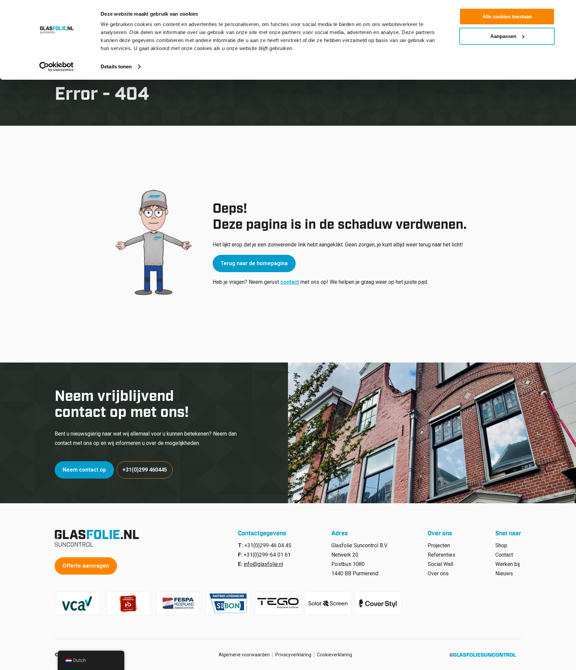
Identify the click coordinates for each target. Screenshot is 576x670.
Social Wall (440, 564)
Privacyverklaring (293, 654)
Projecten (439, 545)
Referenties (441, 555)
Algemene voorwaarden (244, 654)
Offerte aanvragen (86, 566)
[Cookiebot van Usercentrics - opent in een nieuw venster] (56, 67)
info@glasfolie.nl (263, 564)
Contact (504, 555)
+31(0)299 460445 (144, 470)
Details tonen (116, 66)
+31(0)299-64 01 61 (267, 555)
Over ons (438, 573)
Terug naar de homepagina (254, 263)
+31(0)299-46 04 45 (267, 545)
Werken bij (507, 564)
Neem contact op (84, 470)
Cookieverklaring (334, 654)
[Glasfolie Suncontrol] (99, 538)
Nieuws (504, 573)
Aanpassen (503, 36)
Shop (501, 545)
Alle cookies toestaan (507, 16)
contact (289, 282)
